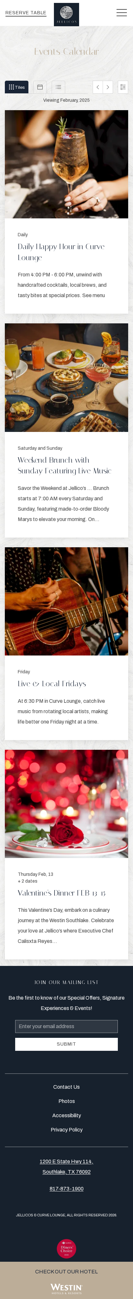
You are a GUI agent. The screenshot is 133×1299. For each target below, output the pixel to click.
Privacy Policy (67, 1129)
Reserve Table (25, 12)
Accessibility (66, 1115)
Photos (66, 1101)
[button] (121, 13)
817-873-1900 (67, 1188)
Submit (66, 1044)
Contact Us (66, 1087)
